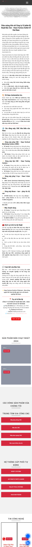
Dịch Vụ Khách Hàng (22, 291)
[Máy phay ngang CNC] (16, 152)
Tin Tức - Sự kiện (20, 307)
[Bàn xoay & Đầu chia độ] (16, 160)
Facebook (4, 318)
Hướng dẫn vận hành (5, 307)
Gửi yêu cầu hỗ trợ (5, 311)
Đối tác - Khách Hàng (5, 305)
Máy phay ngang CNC (5, 297)
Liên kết (3, 314)
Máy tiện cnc (3, 295)
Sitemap (19, 320)
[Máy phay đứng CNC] (16, 137)
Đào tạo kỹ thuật (20, 297)
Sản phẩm (3, 291)
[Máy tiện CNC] (16, 144)
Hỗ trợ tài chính (20, 295)
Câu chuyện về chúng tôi (22, 305)
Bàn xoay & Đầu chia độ (6, 299)
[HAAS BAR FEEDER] (16, 211)
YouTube (4, 322)
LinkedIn (4, 320)
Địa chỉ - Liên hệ (20, 309)
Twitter (3, 316)
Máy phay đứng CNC (5, 293)
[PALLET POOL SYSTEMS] (16, 204)
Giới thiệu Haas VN (21, 303)
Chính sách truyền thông (22, 316)
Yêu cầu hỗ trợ (20, 299)
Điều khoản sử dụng (22, 314)
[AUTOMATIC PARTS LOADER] (16, 196)
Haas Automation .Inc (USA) (23, 322)
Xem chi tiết (16, 36)
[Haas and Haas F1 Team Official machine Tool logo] (16, 343)
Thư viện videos (5, 303)
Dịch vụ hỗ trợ (20, 293)
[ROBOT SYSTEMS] (16, 188)
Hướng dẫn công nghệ (6, 309)
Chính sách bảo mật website (23, 318)
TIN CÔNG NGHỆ (16, 236)
